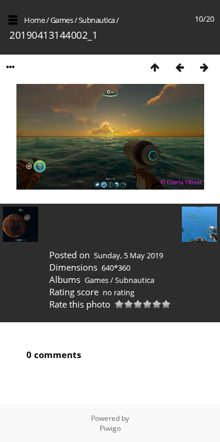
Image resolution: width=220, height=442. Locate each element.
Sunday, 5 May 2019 (128, 255)
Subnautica (97, 20)
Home (34, 20)
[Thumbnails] (155, 67)
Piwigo (110, 428)
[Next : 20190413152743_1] (204, 67)
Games (61, 20)
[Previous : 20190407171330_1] (179, 67)
